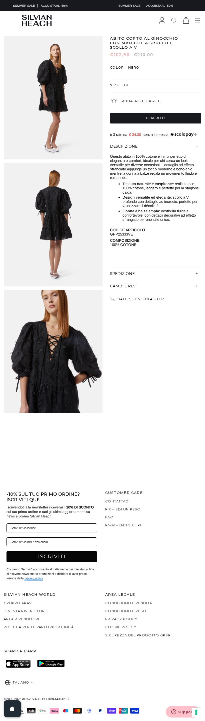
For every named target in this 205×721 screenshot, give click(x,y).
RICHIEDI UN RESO (123, 509)
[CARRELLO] (186, 20)
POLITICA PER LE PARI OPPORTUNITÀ (39, 627)
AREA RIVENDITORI (22, 619)
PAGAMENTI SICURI (123, 525)
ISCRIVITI (52, 557)
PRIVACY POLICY (121, 619)
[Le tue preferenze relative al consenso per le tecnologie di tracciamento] (196, 712)
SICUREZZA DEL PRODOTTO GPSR (138, 635)
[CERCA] (174, 20)
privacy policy (33, 578)
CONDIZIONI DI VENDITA (128, 603)
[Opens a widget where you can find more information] (183, 712)
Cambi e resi (123, 286)
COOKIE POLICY (120, 627)
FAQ (109, 517)
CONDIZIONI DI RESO (125, 611)
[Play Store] (51, 664)
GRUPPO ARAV (18, 603)
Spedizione (122, 273)
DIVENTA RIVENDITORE (25, 611)
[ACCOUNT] (162, 20)
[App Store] (19, 664)
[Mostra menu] (197, 20)
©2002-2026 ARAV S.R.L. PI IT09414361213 (36, 699)
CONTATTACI (117, 501)
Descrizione (124, 146)
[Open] (12, 708)
